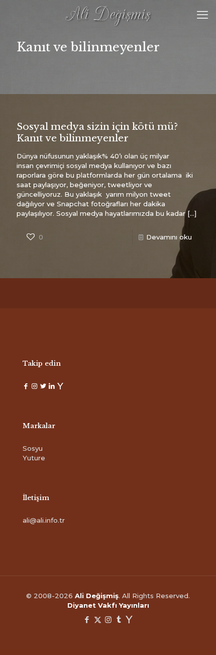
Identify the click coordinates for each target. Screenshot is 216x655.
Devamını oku (169, 237)
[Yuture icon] (129, 619)
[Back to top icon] (195, 634)
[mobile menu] (202, 15)
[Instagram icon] (108, 619)
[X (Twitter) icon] (97, 619)
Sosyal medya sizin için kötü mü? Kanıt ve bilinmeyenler (97, 132)
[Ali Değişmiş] (108, 15)
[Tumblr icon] (119, 619)
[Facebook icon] (87, 619)
